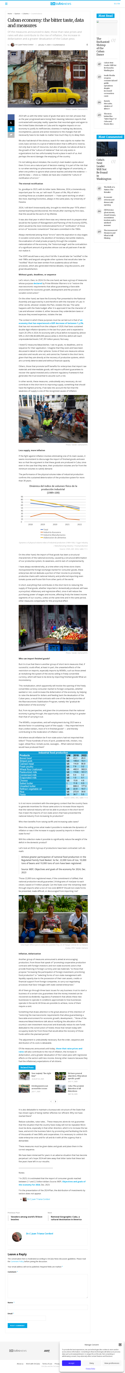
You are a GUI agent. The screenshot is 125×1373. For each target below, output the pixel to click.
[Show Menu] (6, 3)
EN (119, 3)
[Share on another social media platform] (11, 135)
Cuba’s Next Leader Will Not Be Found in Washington (104, 169)
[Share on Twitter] (11, 123)
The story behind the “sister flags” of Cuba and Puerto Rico (110, 119)
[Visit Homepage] (60, 3)
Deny (91, 1363)
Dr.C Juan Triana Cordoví (24, 45)
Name (11, 1302)
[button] (120, 1344)
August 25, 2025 (37, 1079)
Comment (13, 1272)
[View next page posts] (55, 1101)
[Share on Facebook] (11, 117)
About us (20, 1364)
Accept (71, 1363)
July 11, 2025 (73, 1081)
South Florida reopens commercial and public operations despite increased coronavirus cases (110, 85)
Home (10, 14)
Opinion (17, 14)
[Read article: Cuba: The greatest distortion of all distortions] (60, 1089)
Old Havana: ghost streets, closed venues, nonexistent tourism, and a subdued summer (110, 217)
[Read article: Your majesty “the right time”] (24, 1076)
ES (115, 3)
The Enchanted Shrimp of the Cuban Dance (103, 46)
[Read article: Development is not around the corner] (24, 1089)
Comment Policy (17, 1261)
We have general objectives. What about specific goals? (77, 1076)
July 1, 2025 (35, 1091)
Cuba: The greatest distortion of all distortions (76, 1088)
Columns (25, 14)
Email (11, 1313)
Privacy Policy (90, 1368)
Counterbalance (36, 14)
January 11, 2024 (44, 45)
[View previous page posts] (51, 1101)
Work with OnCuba (33, 1364)
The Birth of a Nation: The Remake (109, 189)
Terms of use (47, 1364)
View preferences (111, 1363)
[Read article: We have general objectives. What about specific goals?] (60, 1076)
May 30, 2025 (73, 1094)
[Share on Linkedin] (11, 129)
